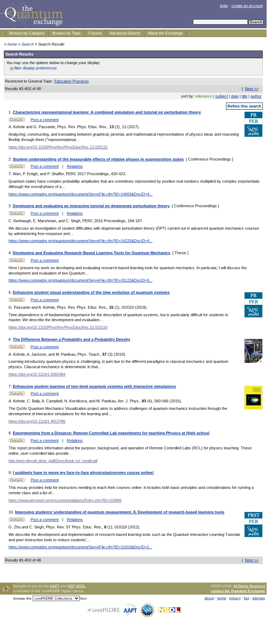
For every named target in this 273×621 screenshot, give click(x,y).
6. (11, 339)
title (244, 96)
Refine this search (244, 106)
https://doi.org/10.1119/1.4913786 (37, 421)
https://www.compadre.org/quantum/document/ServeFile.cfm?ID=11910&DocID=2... (80, 547)
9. (11, 472)
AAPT (54, 586)
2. (11, 159)
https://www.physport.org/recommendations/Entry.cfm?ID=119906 (65, 500)
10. (12, 512)
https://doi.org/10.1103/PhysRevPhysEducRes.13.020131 (58, 147)
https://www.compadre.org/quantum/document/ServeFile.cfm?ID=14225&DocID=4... (80, 241)
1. (11, 112)
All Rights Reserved (249, 586)
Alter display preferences (35, 68)
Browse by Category (27, 33)
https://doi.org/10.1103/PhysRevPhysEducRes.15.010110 (58, 327)
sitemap (258, 598)
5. (11, 292)
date (235, 96)
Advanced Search (124, 33)
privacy (235, 598)
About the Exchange (165, 33)
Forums (95, 33)
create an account (247, 6)
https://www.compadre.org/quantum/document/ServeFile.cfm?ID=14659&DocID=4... (80, 194)
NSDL (81, 586)
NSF (71, 586)
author (256, 96)
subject (221, 96)
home (12, 44)
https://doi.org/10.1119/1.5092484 (37, 374)
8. (11, 433)
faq (246, 598)
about (209, 598)
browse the (23, 598)
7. (11, 386)
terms (221, 598)
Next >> (251, 89)
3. (11, 206)
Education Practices (71, 81)
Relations (75, 166)
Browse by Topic (66, 33)
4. (11, 253)
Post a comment (45, 120)
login (224, 6)
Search (27, 44)
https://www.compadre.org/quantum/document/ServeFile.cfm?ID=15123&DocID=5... (80, 280)
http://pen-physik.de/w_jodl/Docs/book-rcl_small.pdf (53, 461)
